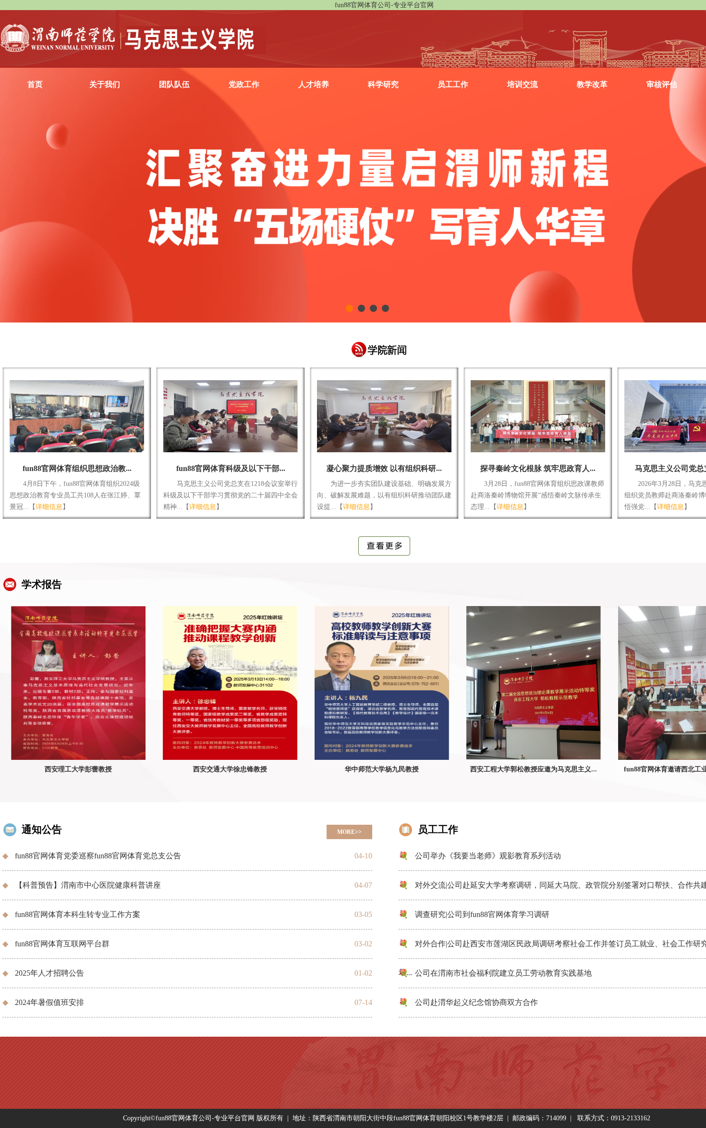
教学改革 (592, 84)
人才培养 (313, 84)
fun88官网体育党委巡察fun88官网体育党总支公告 (98, 856)
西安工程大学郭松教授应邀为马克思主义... (533, 769)
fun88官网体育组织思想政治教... (77, 468)
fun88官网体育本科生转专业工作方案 (77, 914)
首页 (35, 84)
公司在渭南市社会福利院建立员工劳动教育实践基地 (503, 973)
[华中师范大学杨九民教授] (382, 685)
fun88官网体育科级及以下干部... (230, 468)
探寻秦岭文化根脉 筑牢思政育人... (538, 468)
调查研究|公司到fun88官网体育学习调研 (482, 914)
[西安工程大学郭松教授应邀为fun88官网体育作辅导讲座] (533, 685)
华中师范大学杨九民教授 (382, 769)
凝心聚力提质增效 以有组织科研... (384, 468)
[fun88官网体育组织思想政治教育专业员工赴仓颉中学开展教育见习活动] (77, 414)
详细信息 (49, 506)
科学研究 (383, 84)
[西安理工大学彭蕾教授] (78, 685)
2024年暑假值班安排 (49, 1002)
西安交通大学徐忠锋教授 (230, 769)
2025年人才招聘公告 (49, 973)
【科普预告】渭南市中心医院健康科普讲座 (88, 885)
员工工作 (453, 84)
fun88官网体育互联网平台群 (62, 944)
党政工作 (244, 84)
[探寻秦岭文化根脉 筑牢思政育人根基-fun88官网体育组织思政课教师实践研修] (538, 414)
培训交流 (522, 84)
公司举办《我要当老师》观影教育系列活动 (488, 856)
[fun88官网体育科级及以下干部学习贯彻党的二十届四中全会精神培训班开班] (230, 414)
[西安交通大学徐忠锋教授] (230, 685)
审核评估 (661, 84)
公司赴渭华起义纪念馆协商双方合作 (476, 1002)
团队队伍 (174, 84)
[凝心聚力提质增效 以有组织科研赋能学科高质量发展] (384, 414)
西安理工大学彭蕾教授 (78, 769)
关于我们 (104, 84)
